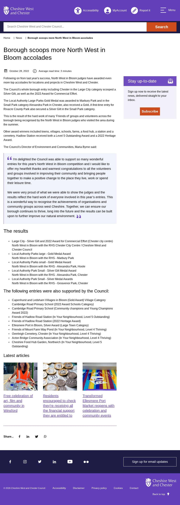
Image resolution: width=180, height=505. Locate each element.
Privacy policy (99, 488)
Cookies (118, 488)
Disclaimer (79, 488)
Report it (140, 11)
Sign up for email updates (154, 461)
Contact (134, 488)
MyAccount (115, 11)
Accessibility (59, 488)
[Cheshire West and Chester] (19, 10)
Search (161, 27)
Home (7, 37)
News (19, 37)
